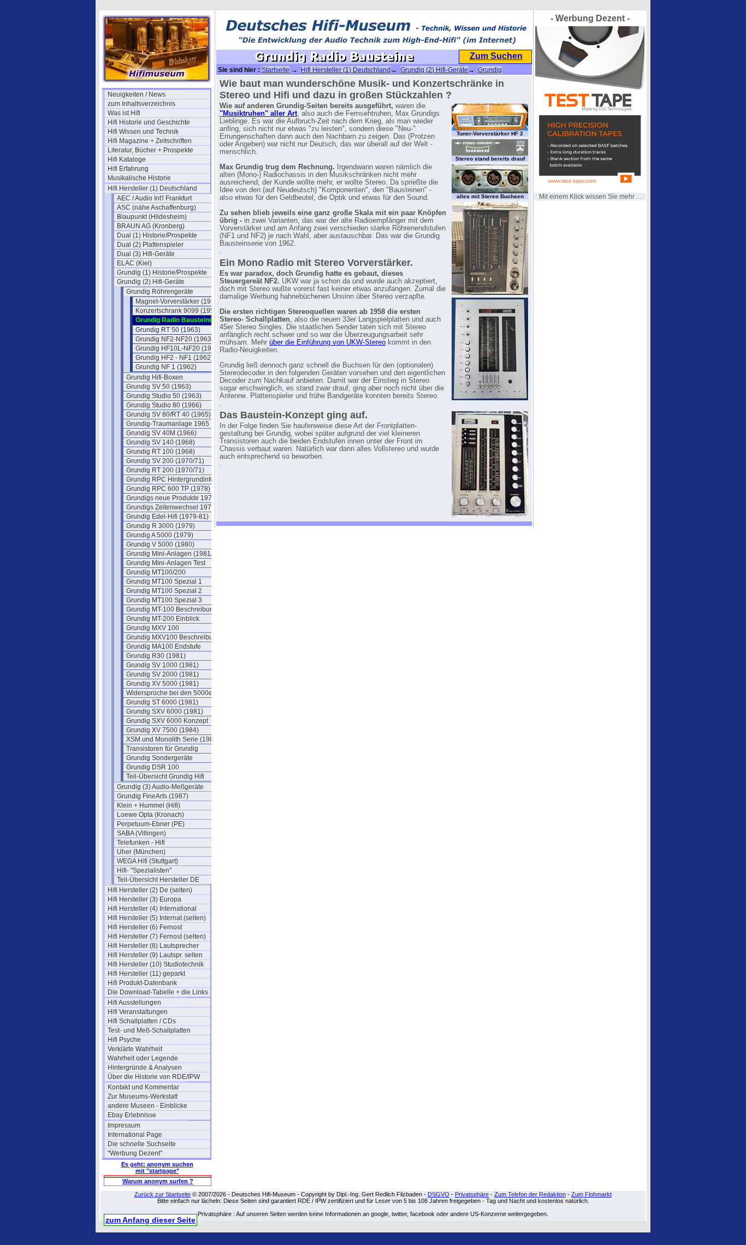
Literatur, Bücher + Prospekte (150, 150)
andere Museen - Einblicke (147, 1106)
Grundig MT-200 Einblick (162, 618)
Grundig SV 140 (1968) (160, 442)
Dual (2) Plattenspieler (150, 244)
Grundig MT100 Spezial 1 (164, 581)
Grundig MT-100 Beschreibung (171, 609)
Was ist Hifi (124, 113)
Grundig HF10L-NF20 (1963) (178, 348)
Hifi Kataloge (127, 159)
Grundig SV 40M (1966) (161, 433)
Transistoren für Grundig (162, 748)
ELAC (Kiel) (134, 263)
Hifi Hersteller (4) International (152, 908)
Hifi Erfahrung (128, 169)
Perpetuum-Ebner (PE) (151, 824)
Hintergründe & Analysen (145, 1067)
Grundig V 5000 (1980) (160, 544)
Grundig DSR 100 (152, 767)
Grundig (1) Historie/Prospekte (162, 272)
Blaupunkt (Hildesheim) (152, 217)
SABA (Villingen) (141, 833)
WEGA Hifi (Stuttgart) (147, 861)
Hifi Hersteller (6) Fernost (145, 927)
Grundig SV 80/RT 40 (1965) (168, 414)
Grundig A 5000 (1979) (159, 535)
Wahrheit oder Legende (143, 1058)
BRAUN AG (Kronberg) (151, 226)
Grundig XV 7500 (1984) (162, 730)
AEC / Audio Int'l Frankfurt (154, 198)
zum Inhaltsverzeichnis (141, 104)
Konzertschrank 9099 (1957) (177, 311)
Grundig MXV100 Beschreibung (173, 637)
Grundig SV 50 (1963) (158, 386)
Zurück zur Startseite (162, 1194)
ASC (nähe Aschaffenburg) (156, 207)
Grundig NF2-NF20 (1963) (174, 339)
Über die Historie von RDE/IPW (154, 1077)
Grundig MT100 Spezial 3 (164, 600)
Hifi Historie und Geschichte (149, 122)
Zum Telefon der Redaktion (530, 1194)
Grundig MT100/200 (156, 572)
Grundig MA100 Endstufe (163, 646)
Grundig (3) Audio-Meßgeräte (160, 787)
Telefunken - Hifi (141, 842)
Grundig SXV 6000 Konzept (167, 721)
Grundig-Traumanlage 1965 (167, 424)
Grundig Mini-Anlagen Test (165, 563)
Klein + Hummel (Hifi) (148, 805)
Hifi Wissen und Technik (143, 131)
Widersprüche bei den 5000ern (172, 693)
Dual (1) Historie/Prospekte (157, 235)
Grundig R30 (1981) (156, 656)
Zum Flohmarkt (591, 1194)
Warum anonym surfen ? (157, 1181)
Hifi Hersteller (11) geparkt (146, 973)
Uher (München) (141, 852)
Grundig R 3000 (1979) (160, 526)
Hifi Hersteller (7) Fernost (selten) (157, 936)
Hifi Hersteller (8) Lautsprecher (153, 946)
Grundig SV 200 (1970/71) (165, 461)
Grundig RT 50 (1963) (167, 330)
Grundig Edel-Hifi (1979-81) (167, 516)
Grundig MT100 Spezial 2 (164, 591)
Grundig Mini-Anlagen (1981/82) (174, 554)
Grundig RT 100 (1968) (160, 451)
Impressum (124, 1125)
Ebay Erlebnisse (132, 1115)
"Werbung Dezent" (135, 1153)
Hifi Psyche (124, 1040)
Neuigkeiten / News (136, 94)
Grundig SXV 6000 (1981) (164, 711)
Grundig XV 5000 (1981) (162, 683)
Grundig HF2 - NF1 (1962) (174, 357)
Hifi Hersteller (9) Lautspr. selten (155, 955)
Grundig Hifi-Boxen (154, 377)
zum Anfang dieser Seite (150, 1220)
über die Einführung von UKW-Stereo (327, 342)
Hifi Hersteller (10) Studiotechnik (156, 964)
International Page (135, 1135)
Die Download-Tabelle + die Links (158, 992)
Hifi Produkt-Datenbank (142, 983)
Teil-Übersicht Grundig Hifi (165, 776)
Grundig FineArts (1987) (152, 796)
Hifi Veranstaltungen (138, 1012)
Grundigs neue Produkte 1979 (171, 498)
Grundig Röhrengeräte (159, 291)
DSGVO (438, 1194)
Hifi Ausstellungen (134, 1002)
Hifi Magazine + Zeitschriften (150, 141)
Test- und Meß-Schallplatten (149, 1030)
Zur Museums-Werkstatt (142, 1096)
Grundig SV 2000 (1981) (162, 674)
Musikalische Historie (139, 178)
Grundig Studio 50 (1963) (164, 396)
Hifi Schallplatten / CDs (142, 1021)
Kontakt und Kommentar (143, 1087)
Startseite (275, 70)
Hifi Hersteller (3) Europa (144, 899)
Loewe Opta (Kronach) (150, 815)
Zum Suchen (496, 56)
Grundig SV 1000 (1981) (162, 665)
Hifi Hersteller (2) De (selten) (150, 890)
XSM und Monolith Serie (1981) (173, 739)
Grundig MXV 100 (152, 628)
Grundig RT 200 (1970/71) (165, 470)
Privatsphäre (472, 1194)
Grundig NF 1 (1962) (166, 367)
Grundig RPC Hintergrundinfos (171, 479)
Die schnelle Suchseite (142, 1144)
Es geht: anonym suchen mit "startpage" (157, 1167)
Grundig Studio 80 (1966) (164, 405)
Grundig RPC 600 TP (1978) (168, 489)
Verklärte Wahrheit (135, 1049)
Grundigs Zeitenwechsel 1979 (170, 507)
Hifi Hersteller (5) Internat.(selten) (157, 918)
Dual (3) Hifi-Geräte (146, 254)
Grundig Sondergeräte (159, 758)
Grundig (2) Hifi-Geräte (151, 282)
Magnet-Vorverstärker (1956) (178, 301)
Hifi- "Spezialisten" (144, 870)
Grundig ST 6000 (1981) (162, 702)
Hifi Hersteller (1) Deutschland (152, 188)
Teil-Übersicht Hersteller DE (158, 880)
